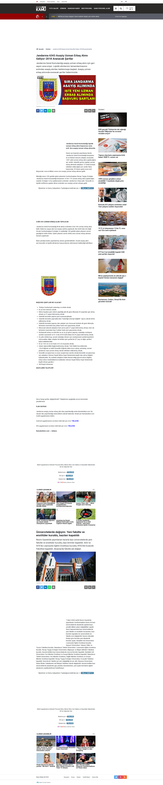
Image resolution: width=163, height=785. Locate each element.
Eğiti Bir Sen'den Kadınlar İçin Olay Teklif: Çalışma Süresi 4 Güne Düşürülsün (80, 16)
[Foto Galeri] (126, 1)
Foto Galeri (53, 8)
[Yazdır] (53, 110)
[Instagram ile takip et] (120, 777)
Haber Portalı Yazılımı (45, 782)
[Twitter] (41, 110)
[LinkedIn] (45, 110)
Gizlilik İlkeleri (86, 777)
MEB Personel (86, 8)
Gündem (63, 8)
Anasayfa (66, 777)
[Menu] (115, 8)
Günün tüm (121, 16)
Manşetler (42, 1)
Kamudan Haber (74, 8)
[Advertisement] (81, 34)
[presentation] (42, 17)
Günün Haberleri (51, 1)
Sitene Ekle (64, 1)
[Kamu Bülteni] (41, 8)
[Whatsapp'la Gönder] (49, 110)
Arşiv (58, 1)
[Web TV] (122, 1)
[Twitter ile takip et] (116, 777)
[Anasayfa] (37, 1)
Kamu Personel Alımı (102, 8)
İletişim (79, 777)
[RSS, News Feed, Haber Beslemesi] (125, 777)
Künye (73, 777)
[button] (86, 110)
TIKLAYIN (70, 472)
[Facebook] (38, 110)
